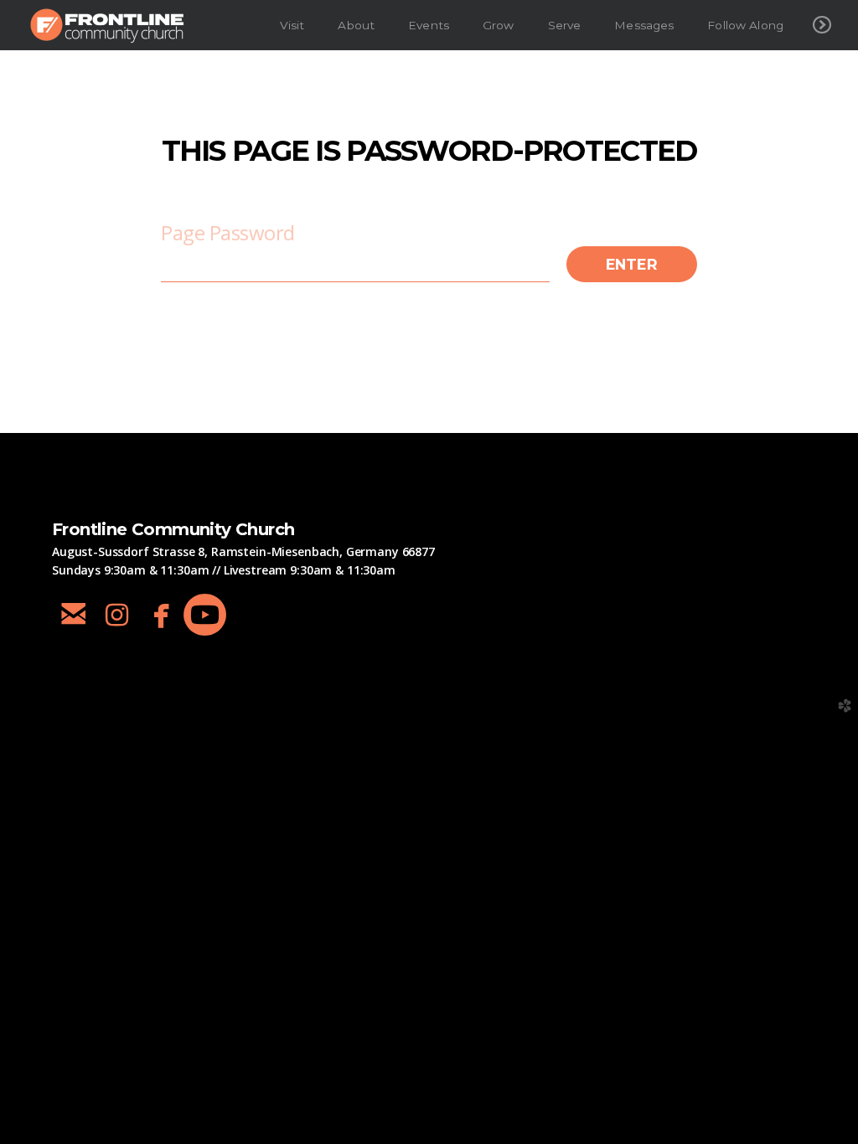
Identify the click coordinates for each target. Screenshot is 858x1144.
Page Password (228, 232)
